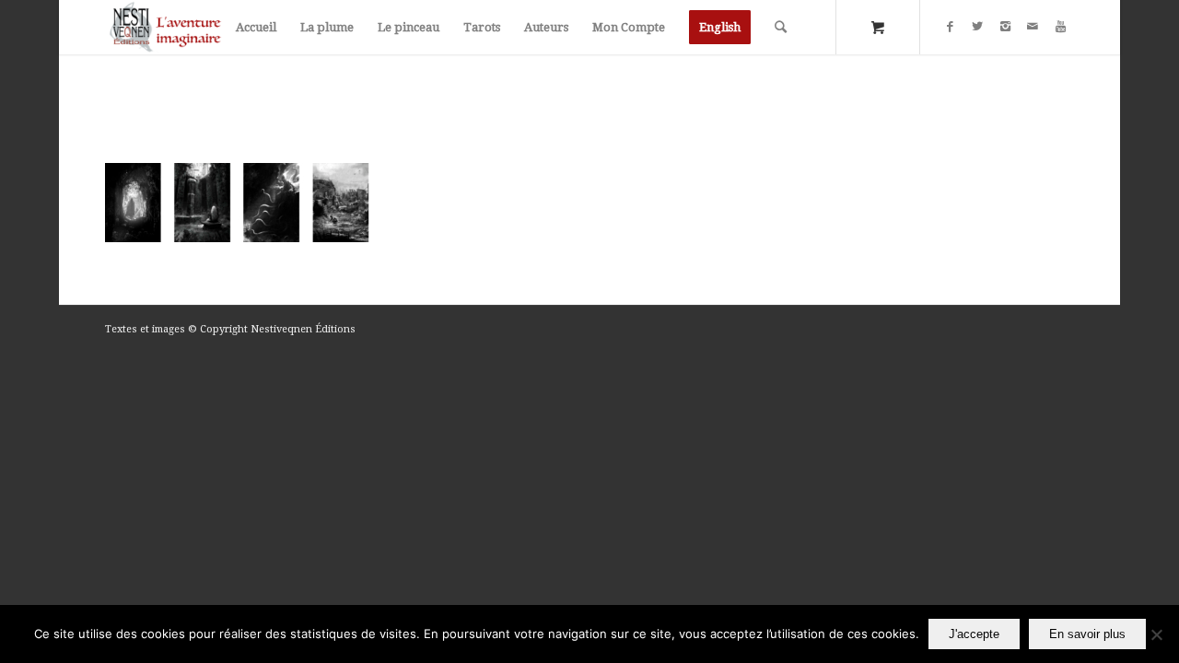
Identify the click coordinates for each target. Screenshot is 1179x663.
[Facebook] (949, 27)
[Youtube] (1060, 27)
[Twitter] (977, 27)
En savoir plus (1087, 634)
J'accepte (974, 634)
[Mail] (1032, 27)
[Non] (1156, 634)
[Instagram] (1005, 27)
